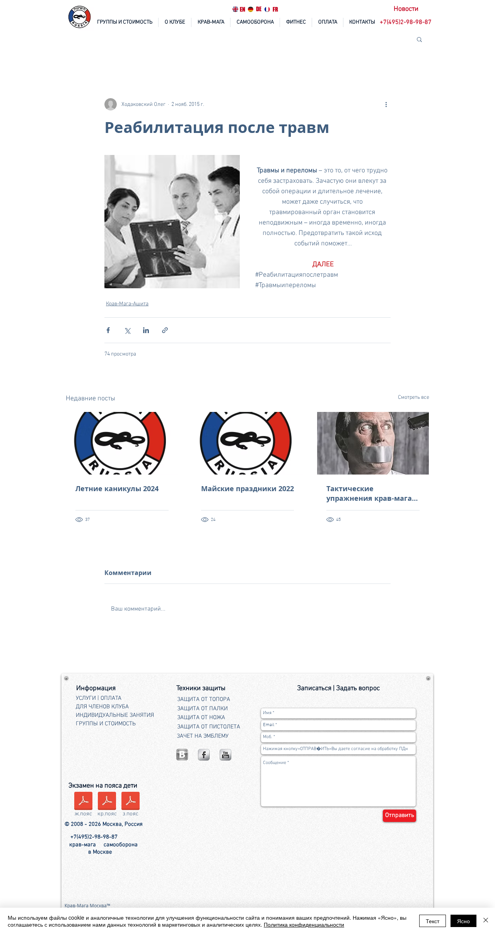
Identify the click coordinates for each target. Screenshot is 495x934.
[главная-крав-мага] (80, 17)
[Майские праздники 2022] (248, 443)
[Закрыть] (485, 921)
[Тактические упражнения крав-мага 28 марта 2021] (373, 443)
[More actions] (386, 104)
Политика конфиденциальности (304, 924)
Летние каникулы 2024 (117, 488)
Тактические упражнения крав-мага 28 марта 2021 (369, 493)
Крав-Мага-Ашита (127, 304)
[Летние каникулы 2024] (122, 443)
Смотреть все (413, 397)
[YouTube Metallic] (225, 754)
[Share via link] (165, 330)
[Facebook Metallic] (204, 754)
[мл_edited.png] (182, 754)
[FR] (267, 9)
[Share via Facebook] (108, 330)
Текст (432, 921)
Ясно (463, 921)
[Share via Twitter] (127, 330)
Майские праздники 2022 (247, 488)
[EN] (235, 9)
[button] (406, 22)
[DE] (251, 9)
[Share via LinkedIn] (146, 330)
